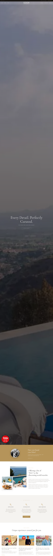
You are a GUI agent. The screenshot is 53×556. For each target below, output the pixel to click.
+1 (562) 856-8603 (50, 0)
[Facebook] (2, 0)
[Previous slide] (2, 222)
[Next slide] (51, 222)
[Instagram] (1, 0)
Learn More (26, 516)
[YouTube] (3, 0)
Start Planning (26, 228)
